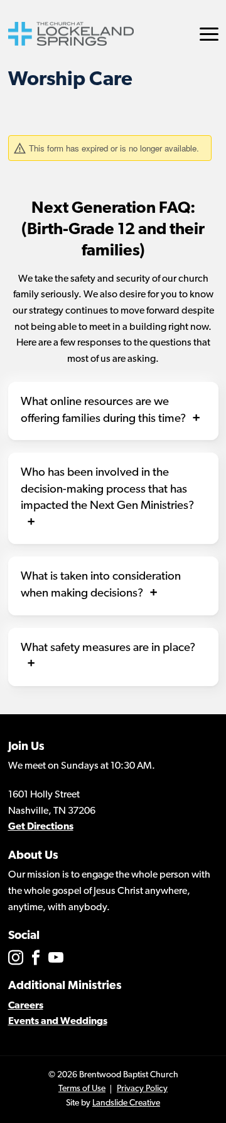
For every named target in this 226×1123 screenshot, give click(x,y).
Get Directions (40, 827)
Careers (25, 1006)
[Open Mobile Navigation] (209, 34)
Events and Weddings (57, 1022)
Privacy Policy (142, 1089)
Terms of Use (81, 1089)
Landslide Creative (126, 1103)
